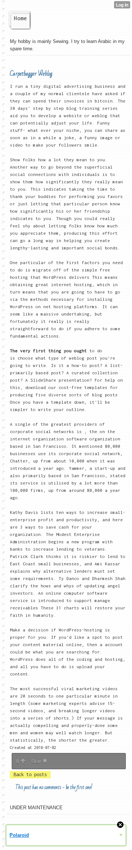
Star (37, 761)
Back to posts (30, 774)
